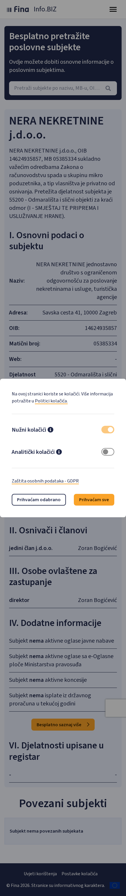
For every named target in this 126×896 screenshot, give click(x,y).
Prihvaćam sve (94, 500)
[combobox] (63, 88)
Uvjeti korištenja (40, 874)
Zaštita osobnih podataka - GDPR (45, 481)
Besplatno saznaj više (59, 725)
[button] (50, 430)
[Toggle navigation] (113, 9)
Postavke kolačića (80, 874)
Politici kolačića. (51, 401)
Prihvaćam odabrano (39, 500)
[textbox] (63, 88)
